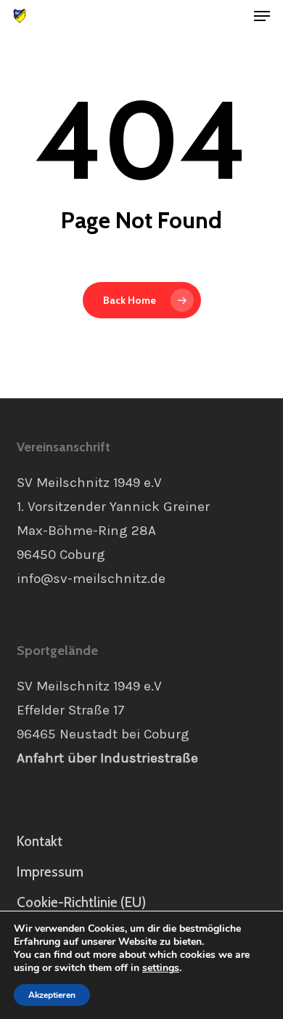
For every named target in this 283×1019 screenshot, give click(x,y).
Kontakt (39, 841)
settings (160, 968)
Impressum (50, 871)
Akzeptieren (51, 995)
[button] (262, 16)
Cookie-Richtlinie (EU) (81, 902)
